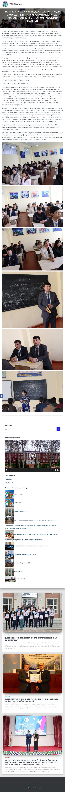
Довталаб (17, 571)
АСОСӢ (16, 503)
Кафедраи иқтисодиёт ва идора (23, 554)
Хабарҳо (7, 482)
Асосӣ (15, 494)
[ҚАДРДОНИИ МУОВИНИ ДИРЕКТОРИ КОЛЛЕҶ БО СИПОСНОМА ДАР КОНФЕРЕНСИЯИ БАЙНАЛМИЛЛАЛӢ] (32, 673)
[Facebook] (1, 396)
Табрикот (8, 479)
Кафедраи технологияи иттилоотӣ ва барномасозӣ (28, 545)
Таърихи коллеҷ (18, 511)
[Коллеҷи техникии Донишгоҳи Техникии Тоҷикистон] (12, 4)
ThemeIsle (38, 788)
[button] (32, 455)
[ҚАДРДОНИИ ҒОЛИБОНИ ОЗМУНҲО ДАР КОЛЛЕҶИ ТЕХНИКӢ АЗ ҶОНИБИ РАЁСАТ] (32, 612)
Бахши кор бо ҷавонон (20, 563)
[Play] (7, 470)
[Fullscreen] (58, 470)
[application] (32, 456)
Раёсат (19, 579)
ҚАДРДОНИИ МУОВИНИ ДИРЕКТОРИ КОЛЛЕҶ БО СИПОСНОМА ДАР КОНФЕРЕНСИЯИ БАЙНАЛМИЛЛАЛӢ (32, 700)
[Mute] (55, 470)
